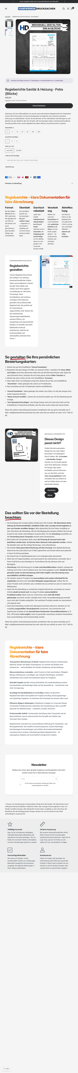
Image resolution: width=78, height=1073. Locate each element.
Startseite (7, 16)
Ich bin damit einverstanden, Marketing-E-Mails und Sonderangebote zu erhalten (40, 784)
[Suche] (64, 8)
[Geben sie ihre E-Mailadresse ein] (56, 778)
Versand (7, 100)
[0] (71, 8)
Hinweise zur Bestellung (13, 183)
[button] (51, 490)
